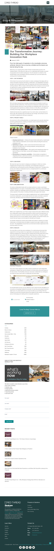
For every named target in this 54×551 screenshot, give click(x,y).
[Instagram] (23, 547)
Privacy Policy (39, 544)
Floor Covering (31, 511)
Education (7, 336)
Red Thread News (29, 297)
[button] (48, 2)
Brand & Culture (8, 330)
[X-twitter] (30, 547)
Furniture (29, 505)
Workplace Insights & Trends (11, 354)
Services (6, 526)
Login (32, 544)
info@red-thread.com (37, 532)
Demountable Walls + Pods (10, 334)
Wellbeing (7, 352)
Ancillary (6, 328)
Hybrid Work (7, 340)
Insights (6, 532)
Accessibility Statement (24, 544)
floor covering (14, 513)
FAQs (6, 536)
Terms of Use (46, 544)
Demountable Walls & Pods (33, 509)
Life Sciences (7, 342)
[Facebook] (27, 547)
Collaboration (7, 332)
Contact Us (34, 534)
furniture (7, 511)
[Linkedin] (20, 547)
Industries (7, 528)
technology (11, 511)
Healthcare (7, 338)
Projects (6, 530)
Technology (7, 350)
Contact (6, 538)
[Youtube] (33, 547)
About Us (7, 534)
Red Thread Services (9, 348)
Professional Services (9, 344)
